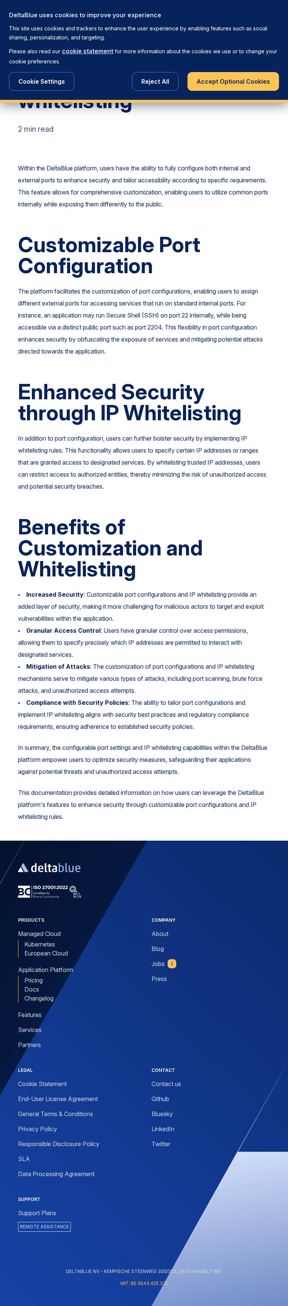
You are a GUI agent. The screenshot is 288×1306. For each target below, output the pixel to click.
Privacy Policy (37, 1129)
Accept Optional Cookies (233, 81)
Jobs (162, 963)
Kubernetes (39, 944)
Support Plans (37, 1213)
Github (160, 1099)
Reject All (155, 81)
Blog (158, 948)
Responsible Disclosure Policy (58, 1144)
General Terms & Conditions (55, 1114)
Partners (29, 1045)
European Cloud (46, 953)
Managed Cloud (39, 933)
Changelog (39, 998)
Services (30, 1030)
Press (159, 979)
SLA (24, 1159)
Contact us (166, 1084)
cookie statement (87, 51)
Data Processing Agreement (56, 1174)
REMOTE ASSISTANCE (44, 1226)
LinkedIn (163, 1129)
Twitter (161, 1144)
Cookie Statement (42, 1084)
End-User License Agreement (58, 1099)
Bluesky (162, 1114)
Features (30, 1015)
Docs (31, 989)
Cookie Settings (41, 81)
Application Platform (45, 969)
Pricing (33, 980)
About (160, 933)
